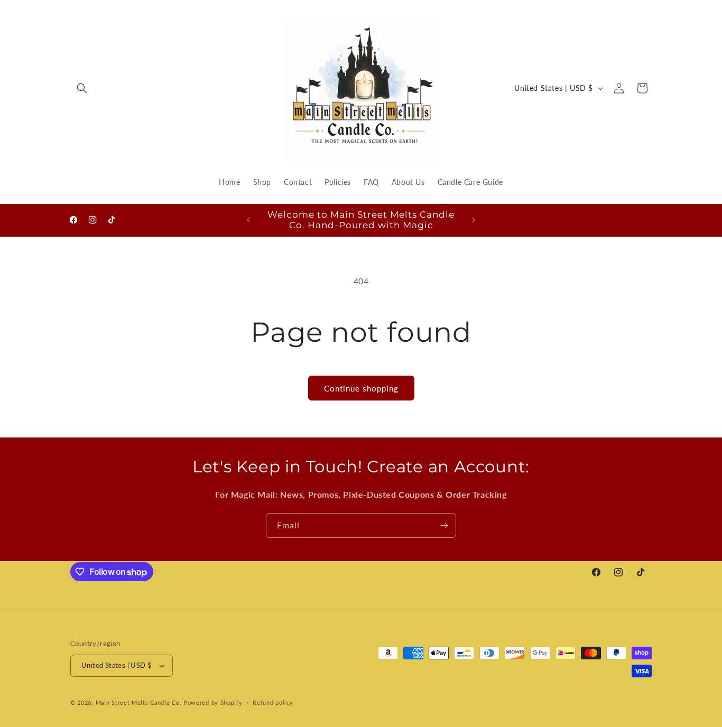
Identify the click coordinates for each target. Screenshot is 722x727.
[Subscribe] (444, 525)
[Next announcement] (473, 220)
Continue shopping (361, 388)
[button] (82, 88)
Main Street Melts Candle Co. (139, 702)
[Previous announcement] (248, 220)
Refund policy (273, 702)
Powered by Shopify (213, 702)
